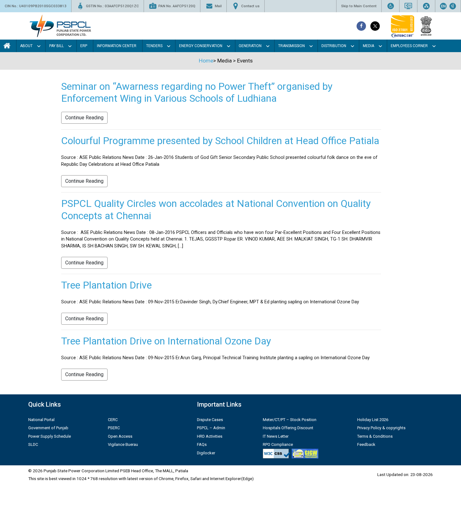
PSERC (114, 427)
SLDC (33, 444)
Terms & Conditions (375, 436)
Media (368, 46)
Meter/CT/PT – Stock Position (289, 419)
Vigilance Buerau (123, 444)
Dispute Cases (210, 419)
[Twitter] (375, 26)
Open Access (120, 436)
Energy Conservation (200, 46)
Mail (218, 6)
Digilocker (206, 453)
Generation (250, 46)
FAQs (202, 444)
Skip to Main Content (359, 6)
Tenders (154, 46)
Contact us (250, 6)
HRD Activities (209, 436)
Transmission (291, 46)
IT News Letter (276, 436)
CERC (113, 419)
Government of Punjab (48, 427)
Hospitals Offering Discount (288, 427)
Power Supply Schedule (49, 436)
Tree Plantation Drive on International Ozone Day (166, 341)
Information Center (116, 46)
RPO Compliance (278, 444)
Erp (83, 46)
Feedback (366, 444)
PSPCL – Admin (211, 427)
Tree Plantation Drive (106, 285)
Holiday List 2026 (372, 419)
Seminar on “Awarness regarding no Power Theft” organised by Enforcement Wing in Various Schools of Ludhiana (196, 92)
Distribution (333, 46)
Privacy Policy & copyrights (381, 427)
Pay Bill (56, 46)
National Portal (41, 419)
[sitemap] (426, 6)
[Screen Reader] (408, 6)
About (26, 46)
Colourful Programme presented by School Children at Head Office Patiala (220, 141)
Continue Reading (84, 118)
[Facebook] (361, 26)
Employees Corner (409, 46)
